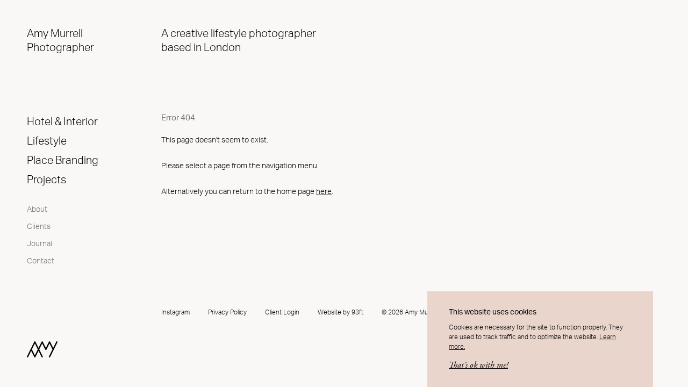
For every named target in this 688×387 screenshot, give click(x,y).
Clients (39, 227)
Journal (39, 244)
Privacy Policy (227, 312)
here (324, 192)
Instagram (175, 312)
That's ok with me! (478, 365)
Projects (46, 180)
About (37, 209)
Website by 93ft (340, 312)
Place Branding (62, 160)
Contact (40, 261)
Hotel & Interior (62, 122)
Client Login (282, 312)
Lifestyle (47, 141)
